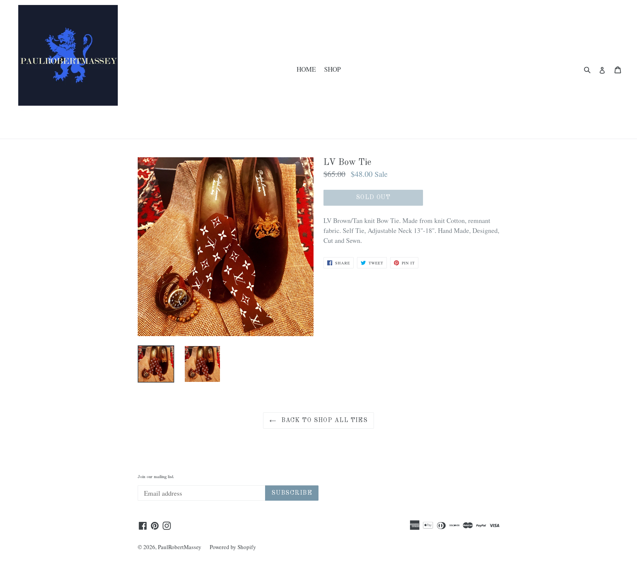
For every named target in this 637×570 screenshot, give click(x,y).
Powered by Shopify (233, 547)
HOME (306, 69)
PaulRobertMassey (179, 547)
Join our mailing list (156, 477)
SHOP (332, 69)
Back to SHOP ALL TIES (323, 420)
